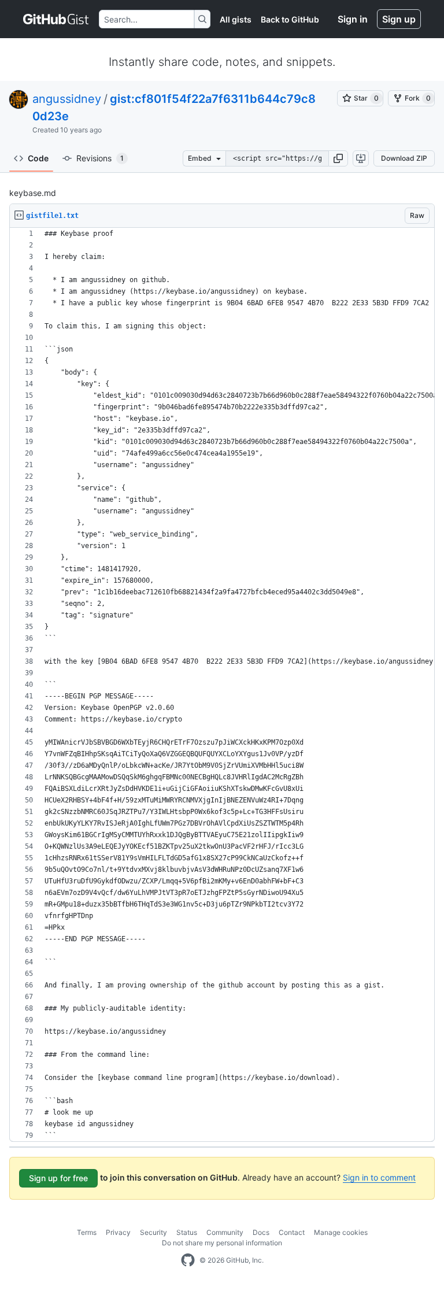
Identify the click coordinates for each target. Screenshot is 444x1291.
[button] (338, 158)
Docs (261, 1232)
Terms (87, 1232)
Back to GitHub (290, 19)
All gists (235, 19)
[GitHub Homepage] (188, 1260)
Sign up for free (58, 1178)
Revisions (100, 158)
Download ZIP (404, 158)
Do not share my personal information (222, 1242)
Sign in (353, 19)
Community (224, 1232)
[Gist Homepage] (56, 19)
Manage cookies (341, 1232)
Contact (292, 1232)
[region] (222, 685)
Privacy (118, 1232)
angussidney (66, 99)
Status (186, 1232)
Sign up (399, 19)
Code (38, 158)
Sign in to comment (379, 1177)
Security (153, 1232)
